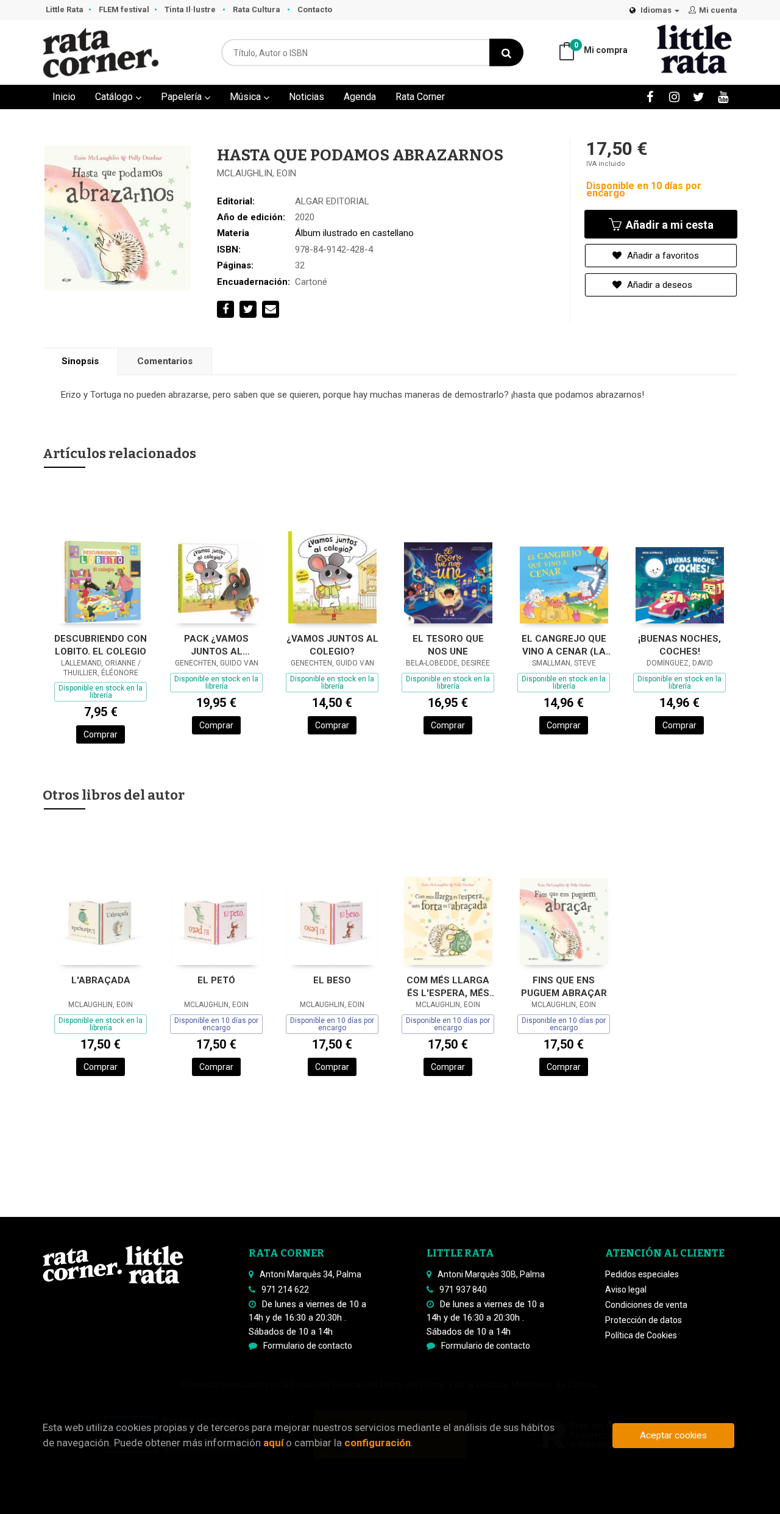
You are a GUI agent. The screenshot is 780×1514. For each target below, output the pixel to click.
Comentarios (165, 361)
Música (246, 96)
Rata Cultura (257, 9)
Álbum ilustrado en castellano (354, 233)
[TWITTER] (699, 97)
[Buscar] (506, 52)
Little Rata (64, 9)
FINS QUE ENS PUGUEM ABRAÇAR (564, 987)
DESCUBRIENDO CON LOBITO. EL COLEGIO (100, 645)
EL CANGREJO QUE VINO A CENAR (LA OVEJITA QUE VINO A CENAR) (563, 645)
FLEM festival (124, 9)
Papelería (182, 96)
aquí (273, 1443)
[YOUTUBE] (723, 97)
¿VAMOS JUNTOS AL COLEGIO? (332, 645)
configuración (377, 1443)
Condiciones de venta (646, 1305)
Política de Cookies (641, 1335)
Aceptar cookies (673, 1435)
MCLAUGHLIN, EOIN (256, 173)
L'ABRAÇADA (100, 980)
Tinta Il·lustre (191, 9)
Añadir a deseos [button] (658, 284)
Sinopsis (80, 361)
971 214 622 (285, 1289)
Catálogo (115, 96)
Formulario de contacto (307, 1346)
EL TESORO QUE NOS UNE (448, 645)
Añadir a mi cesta (668, 224)
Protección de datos (643, 1320)
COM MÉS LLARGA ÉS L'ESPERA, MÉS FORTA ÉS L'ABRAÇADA (447, 987)
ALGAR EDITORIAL (332, 201)
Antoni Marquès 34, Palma (310, 1274)
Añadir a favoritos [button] (662, 255)
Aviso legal (626, 1289)
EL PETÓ (216, 980)
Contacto (314, 9)
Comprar (100, 734)
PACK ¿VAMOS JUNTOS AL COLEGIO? (216, 645)
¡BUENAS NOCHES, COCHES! (679, 645)
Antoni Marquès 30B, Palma (491, 1274)
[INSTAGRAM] (674, 97)
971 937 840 (463, 1289)
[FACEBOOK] (650, 97)
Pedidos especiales (642, 1274)
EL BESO (332, 980)
